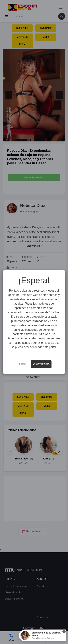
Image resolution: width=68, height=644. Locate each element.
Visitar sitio (42, 364)
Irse (23, 364)
